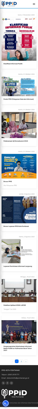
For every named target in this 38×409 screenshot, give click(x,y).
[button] (33, 4)
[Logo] (9, 4)
